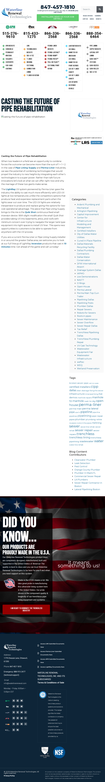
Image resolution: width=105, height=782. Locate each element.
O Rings (81, 283)
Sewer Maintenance (87, 319)
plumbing (91, 419)
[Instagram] (25, 712)
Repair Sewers (84, 309)
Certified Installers (86, 231)
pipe (72, 412)
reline (99, 419)
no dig (92, 401)
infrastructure (77, 393)
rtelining (97, 422)
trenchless (85, 434)
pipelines (73, 416)
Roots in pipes (84, 316)
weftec (80, 362)
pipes (72, 419)
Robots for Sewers (86, 313)
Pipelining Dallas (85, 299)
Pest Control (80, 466)
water (99, 441)
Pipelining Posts (85, 303)
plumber (80, 419)
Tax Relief (82, 329)
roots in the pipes (84, 423)
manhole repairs (85, 398)
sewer (74, 426)
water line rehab (76, 445)
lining (96, 394)
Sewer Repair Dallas (87, 326)
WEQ (79, 365)
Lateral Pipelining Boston (87, 489)
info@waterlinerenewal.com (15, 683)
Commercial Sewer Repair (87, 476)
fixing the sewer (96, 391)
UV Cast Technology (87, 345)
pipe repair (97, 416)
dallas (72, 390)
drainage (85, 391)
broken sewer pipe (78, 383)
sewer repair (84, 430)
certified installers (79, 386)
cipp (94, 387)
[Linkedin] (17, 700)
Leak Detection (82, 463)
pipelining (84, 415)
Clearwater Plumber (85, 460)
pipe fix (77, 412)
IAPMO (80, 273)
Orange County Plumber (87, 470)
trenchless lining (79, 437)
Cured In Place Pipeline (89, 240)
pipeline (86, 412)
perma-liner (90, 404)
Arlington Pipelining (87, 211)
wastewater (87, 441)
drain (79, 391)
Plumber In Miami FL (85, 473)
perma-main (75, 408)
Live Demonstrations (87, 276)
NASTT (80, 280)
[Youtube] (21, 700)
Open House (83, 286)
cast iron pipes (93, 383)
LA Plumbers (81, 479)
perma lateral (90, 408)
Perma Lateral (84, 290)
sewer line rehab (87, 427)
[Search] (100, 9)
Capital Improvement (88, 214)
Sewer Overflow (85, 322)
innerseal (89, 394)
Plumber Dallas (85, 306)
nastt (86, 401)
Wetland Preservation (88, 368)
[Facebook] (13, 700)
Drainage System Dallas (89, 270)
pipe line (96, 412)
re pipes (72, 423)
